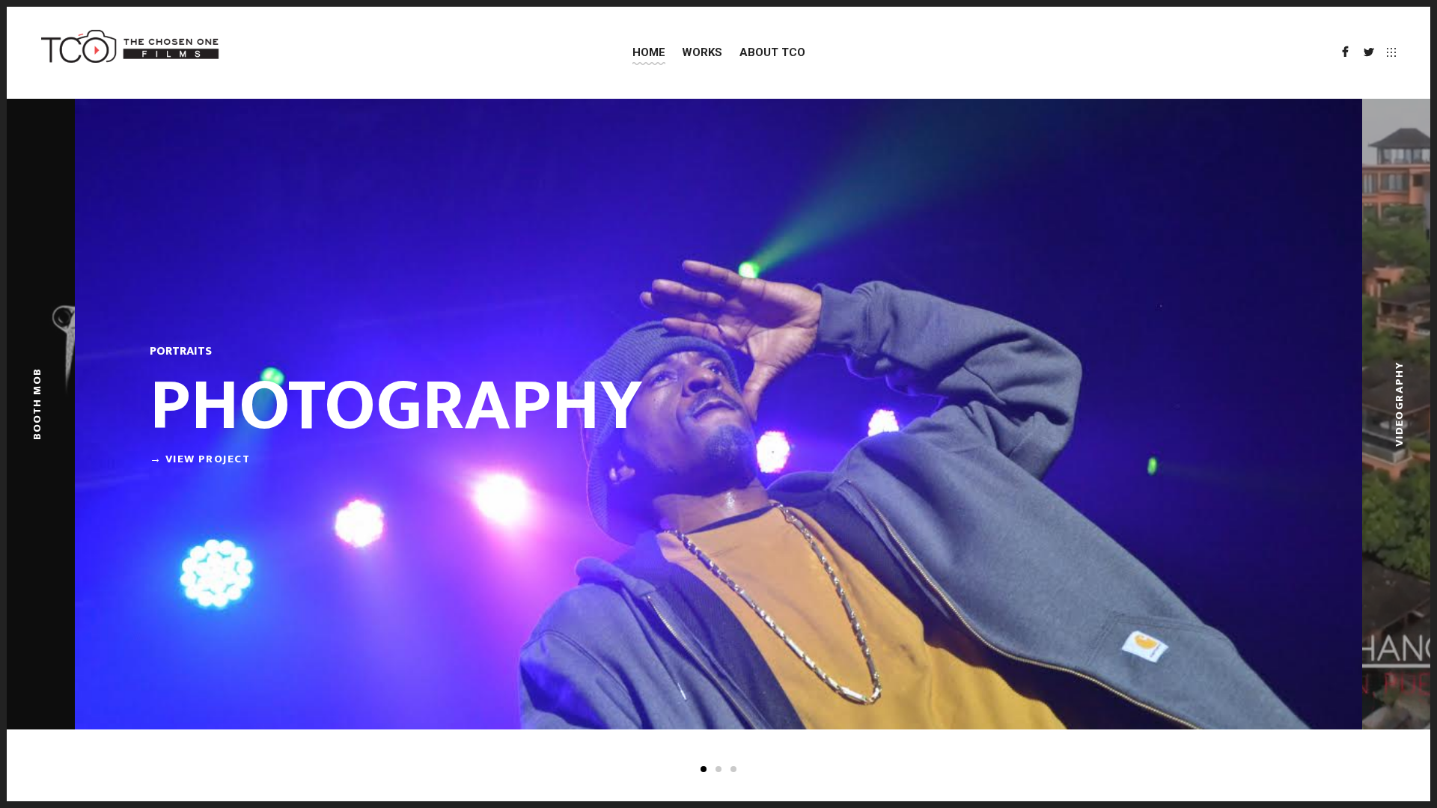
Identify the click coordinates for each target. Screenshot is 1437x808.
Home (648, 52)
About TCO (772, 52)
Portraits (181, 351)
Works (702, 52)
